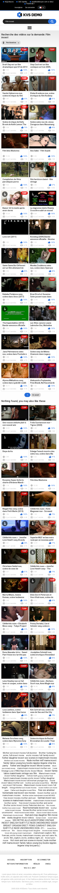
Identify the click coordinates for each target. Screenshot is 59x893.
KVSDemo (23, 889)
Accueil (11, 860)
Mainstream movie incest (13, 815)
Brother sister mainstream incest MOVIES (39, 795)
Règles (36, 864)
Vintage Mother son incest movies (23, 788)
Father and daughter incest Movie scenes (30, 765)
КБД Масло (9, 2)
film (13, 831)
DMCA (48, 864)
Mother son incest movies (14, 761)
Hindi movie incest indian (24, 813)
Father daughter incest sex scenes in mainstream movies (29, 758)
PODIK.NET (30, 4)
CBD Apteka (22, 2)
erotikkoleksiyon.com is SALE (43, 2)
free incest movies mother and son (19, 798)
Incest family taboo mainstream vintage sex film (31, 772)
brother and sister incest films (37, 783)
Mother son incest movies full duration (20, 753)
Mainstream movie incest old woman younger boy (26, 780)
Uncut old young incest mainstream (18, 833)
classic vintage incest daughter (28, 831)
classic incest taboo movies (46, 813)
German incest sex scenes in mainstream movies (29, 799)
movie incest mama (50, 831)
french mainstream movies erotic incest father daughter (29, 778)
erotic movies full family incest (40, 755)
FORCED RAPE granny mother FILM (40, 776)
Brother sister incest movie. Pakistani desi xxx (24, 805)
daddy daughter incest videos (20, 817)
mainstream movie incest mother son (34, 768)
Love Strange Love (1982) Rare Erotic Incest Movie (29, 769)
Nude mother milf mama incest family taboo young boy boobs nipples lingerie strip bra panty (30, 763)
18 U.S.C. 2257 (30, 868)
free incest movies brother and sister (36, 803)
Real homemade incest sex (36, 808)
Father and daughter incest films (23, 790)
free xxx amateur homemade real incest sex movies (29, 791)
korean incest (41, 818)
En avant (35, 395)
